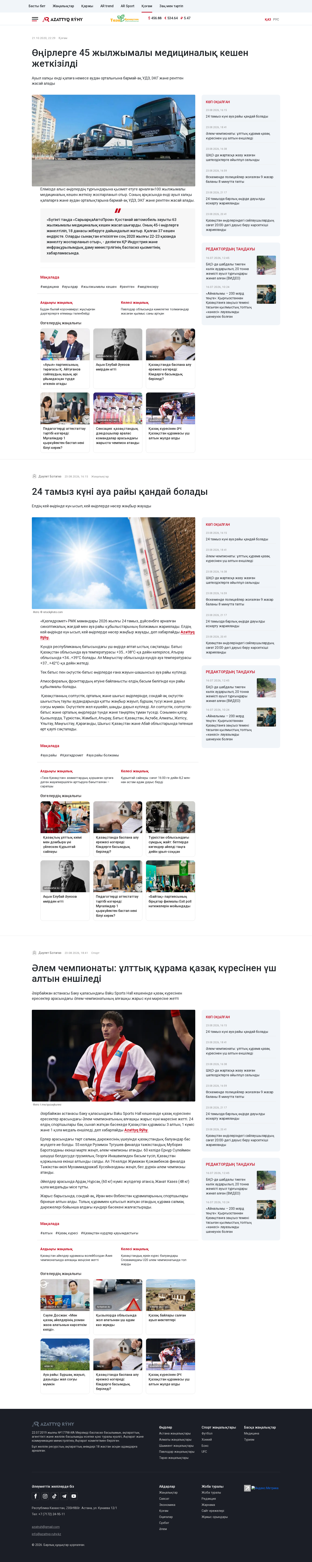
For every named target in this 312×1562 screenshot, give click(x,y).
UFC (204, 1452)
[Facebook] (35, 1496)
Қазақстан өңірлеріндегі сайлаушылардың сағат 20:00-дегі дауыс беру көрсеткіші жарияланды (240, 225)
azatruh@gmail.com (46, 1527)
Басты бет (37, 6)
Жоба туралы (211, 1492)
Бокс (205, 1446)
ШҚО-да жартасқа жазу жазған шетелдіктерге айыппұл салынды (233, 157)
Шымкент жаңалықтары (176, 1446)
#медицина (49, 287)
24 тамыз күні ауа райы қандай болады (237, 116)
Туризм (249, 1439)
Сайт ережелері (213, 1511)
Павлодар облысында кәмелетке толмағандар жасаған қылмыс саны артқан (155, 311)
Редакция (209, 1499)
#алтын (46, 1233)
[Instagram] (45, 1496)
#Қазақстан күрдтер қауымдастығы (109, 1233)
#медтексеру (148, 287)
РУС (276, 19)
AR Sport (127, 6)
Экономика (167, 1505)
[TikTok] (54, 1496)
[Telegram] (64, 1496)
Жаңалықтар (63, 6)
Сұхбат (164, 1523)
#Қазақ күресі (66, 1233)
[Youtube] (74, 1496)
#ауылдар (70, 287)
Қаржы (87, 6)
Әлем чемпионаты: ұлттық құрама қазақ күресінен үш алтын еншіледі (238, 136)
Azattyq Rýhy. (136, 1130)
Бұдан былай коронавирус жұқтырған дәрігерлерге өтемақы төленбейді (67, 311)
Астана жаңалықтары (175, 1433)
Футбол (207, 1433)
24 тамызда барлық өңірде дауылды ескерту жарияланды (235, 201)
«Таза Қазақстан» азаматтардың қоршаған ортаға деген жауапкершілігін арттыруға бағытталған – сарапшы (76, 782)
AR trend (107, 6)
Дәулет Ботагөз (49, 476)
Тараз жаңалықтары (173, 1458)
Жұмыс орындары (215, 1517)
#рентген (126, 287)
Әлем (163, 1529)
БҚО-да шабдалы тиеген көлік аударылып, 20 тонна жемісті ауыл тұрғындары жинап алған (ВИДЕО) (227, 271)
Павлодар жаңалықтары (176, 1452)
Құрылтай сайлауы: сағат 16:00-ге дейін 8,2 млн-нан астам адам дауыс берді (156, 780)
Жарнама (208, 1505)
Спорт (95, 952)
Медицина (251, 1433)
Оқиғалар (166, 1517)
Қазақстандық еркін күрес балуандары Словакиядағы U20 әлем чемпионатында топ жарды (153, 1260)
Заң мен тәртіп (171, 6)
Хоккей (207, 1439)
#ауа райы (48, 755)
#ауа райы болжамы (102, 755)
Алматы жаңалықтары (175, 1439)
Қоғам (147, 6)
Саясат (164, 1499)
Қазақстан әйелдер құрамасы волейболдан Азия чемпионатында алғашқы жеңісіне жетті (76, 1258)
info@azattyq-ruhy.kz (46, 1534)
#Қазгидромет (71, 755)
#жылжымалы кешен (99, 287)
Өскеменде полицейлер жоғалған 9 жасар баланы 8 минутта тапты (239, 179)
